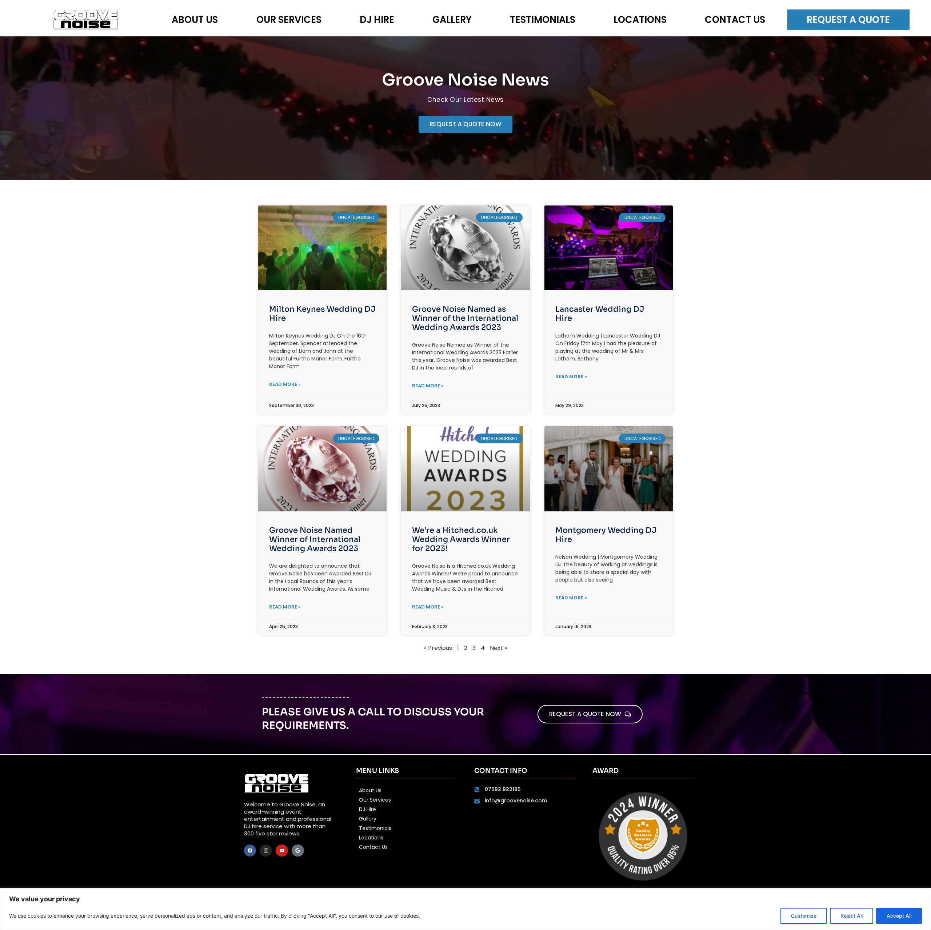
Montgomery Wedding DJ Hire (605, 535)
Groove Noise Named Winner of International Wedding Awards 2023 (314, 539)
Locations (640, 19)
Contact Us (735, 19)
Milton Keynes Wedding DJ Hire (322, 313)
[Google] (298, 851)
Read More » (285, 384)
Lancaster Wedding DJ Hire (599, 313)
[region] (465, 909)
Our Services (288, 19)
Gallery (452, 19)
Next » (498, 648)
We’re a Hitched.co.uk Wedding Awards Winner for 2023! (461, 539)
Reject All (851, 916)
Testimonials (542, 19)
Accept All (899, 916)
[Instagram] (266, 851)
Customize (803, 916)
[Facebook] (250, 851)
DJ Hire (377, 19)
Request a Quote (848, 19)
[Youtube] (282, 851)
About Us (195, 19)
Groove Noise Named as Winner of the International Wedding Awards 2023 (465, 318)
